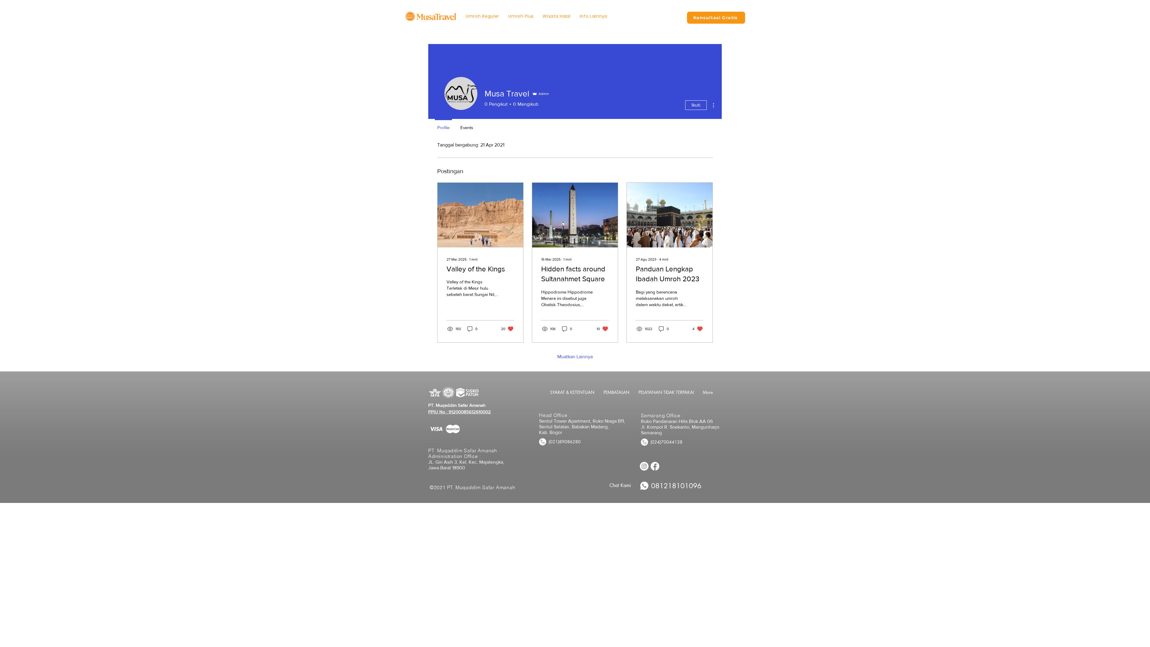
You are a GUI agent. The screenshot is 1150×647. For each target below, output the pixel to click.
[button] (593, 16)
